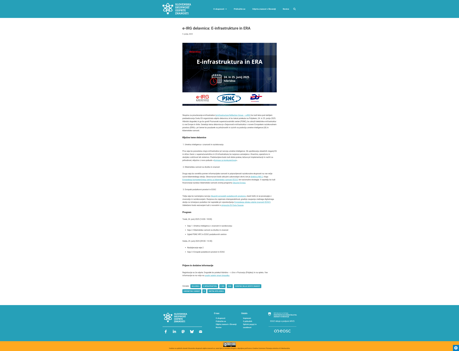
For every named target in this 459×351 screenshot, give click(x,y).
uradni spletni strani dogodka (217, 275)
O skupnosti (218, 9)
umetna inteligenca (216, 291)
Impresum (247, 318)
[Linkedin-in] (174, 331)
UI (204, 291)
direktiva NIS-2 (257, 177)
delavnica (195, 286)
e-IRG (222, 286)
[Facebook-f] (165, 331)
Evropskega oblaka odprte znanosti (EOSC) (252, 202)
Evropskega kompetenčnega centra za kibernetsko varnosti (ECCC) (210, 180)
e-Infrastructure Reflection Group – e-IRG (233, 115)
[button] (294, 9)
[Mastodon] (183, 331)
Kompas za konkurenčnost (225, 160)
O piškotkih (247, 321)
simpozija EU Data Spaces (232, 205)
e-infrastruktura (210, 286)
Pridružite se (239, 9)
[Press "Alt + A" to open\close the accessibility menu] (456, 348)
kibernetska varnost (192, 291)
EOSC (230, 286)
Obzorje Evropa (239, 183)
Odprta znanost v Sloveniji (264, 9)
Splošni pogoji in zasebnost (250, 326)
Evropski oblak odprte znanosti (247, 286)
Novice (286, 9)
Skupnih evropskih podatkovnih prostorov (228, 196)
